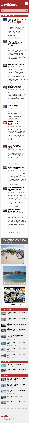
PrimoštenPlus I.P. (12, 47)
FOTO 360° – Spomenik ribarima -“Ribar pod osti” (16, 378)
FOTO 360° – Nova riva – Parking (16, 401)
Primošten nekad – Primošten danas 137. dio (17, 355)
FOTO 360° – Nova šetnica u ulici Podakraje (16, 390)
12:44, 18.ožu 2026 (11, 345)
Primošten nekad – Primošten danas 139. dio (17, 343)
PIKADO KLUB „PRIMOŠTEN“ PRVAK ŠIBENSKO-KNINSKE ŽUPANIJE (15, 43)
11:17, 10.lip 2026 (11, 366)
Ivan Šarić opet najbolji (16, 64)
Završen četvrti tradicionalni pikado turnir (15, 106)
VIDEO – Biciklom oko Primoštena (16, 369)
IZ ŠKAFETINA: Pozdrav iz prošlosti (17, 324)
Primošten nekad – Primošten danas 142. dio (17, 312)
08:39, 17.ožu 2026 (11, 371)
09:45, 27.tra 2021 (11, 393)
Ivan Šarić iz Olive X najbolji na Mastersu (15, 87)
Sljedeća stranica (19, 232)
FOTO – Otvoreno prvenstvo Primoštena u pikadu (16, 146)
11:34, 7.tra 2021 (11, 402)
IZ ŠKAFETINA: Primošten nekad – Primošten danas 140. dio (16, 329)
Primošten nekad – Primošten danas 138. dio (17, 349)
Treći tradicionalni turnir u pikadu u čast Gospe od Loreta (17, 189)
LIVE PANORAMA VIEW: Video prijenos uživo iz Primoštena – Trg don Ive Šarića (14, 239)
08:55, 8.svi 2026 (11, 332)
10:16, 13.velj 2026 (11, 357)
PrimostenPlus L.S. (12, 23)
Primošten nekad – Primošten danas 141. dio (17, 318)
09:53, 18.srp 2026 (11, 325)
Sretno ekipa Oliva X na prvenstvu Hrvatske (16, 167)
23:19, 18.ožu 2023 (11, 381)
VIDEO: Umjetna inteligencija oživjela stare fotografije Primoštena (15, 336)
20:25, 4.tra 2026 (11, 339)
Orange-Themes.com (7, 419)
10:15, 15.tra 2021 (11, 398)
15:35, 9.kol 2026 (11, 321)
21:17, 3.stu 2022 (11, 387)
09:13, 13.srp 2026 (7, 242)
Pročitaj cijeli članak (13, 37)
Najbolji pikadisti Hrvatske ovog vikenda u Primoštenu (17, 20)
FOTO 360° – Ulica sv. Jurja (14, 396)
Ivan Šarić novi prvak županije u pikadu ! (15, 210)
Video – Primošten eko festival (15, 364)
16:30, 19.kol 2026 (11, 315)
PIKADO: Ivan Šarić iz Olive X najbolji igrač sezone (17, 122)
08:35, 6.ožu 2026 (11, 351)
